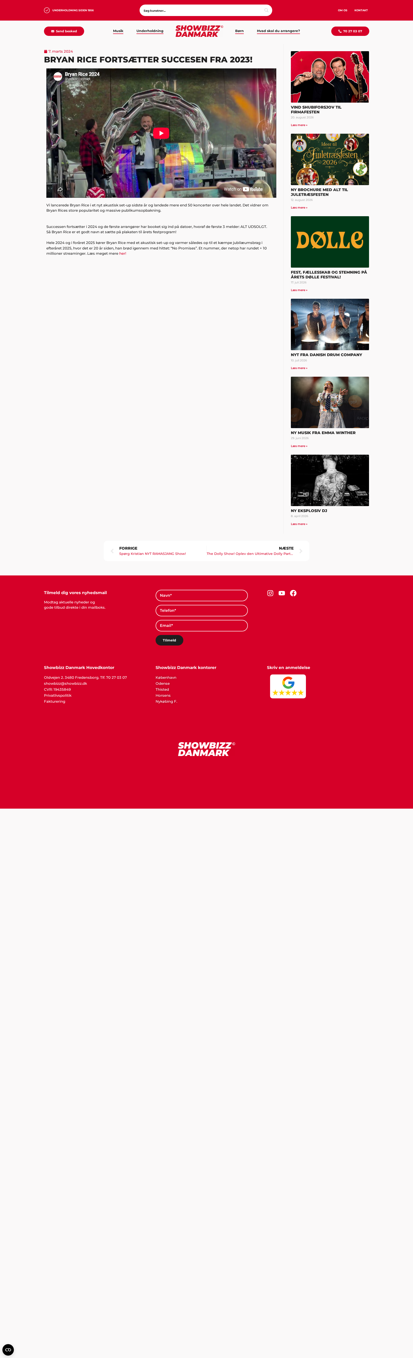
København (166, 677)
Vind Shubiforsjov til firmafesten (316, 109)
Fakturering (54, 701)
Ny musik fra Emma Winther (323, 433)
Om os (342, 10)
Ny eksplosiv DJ (309, 510)
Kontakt (361, 10)
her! (122, 253)
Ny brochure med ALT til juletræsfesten (319, 192)
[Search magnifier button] (266, 10)
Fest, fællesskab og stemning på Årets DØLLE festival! (329, 274)
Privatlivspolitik (57, 695)
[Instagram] (270, 593)
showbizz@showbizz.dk (65, 683)
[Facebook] (293, 593)
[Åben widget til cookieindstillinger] (8, 1350)
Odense (163, 683)
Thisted (162, 689)
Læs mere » (299, 125)
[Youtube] (281, 593)
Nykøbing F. (166, 701)
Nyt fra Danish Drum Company (326, 355)
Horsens (163, 695)
